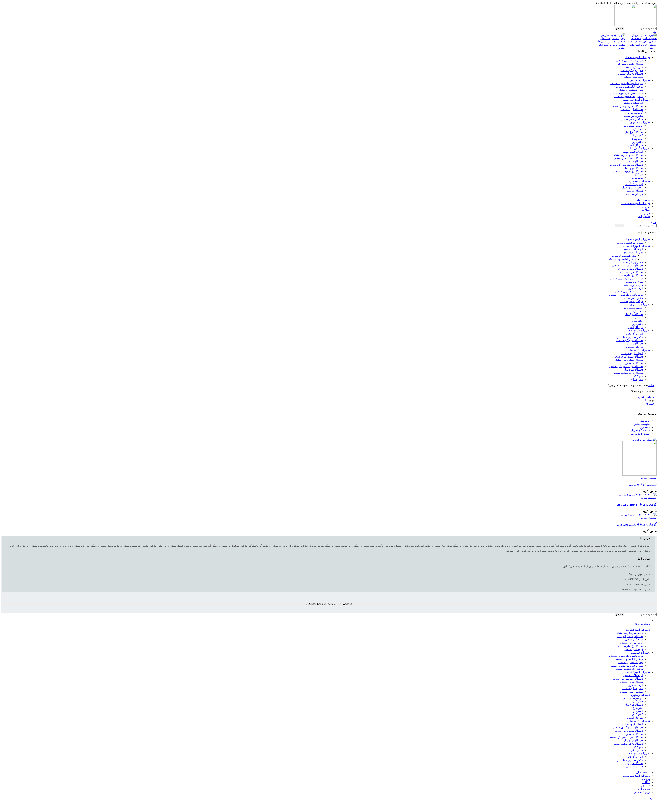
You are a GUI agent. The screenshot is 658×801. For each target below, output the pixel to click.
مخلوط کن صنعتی (632, 115)
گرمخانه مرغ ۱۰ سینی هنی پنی (636, 504)
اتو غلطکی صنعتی (633, 102)
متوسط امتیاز (642, 423)
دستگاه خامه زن (633, 161)
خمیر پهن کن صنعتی (631, 70)
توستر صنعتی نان (633, 125)
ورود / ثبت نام (642, 792)
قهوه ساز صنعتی (633, 76)
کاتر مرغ (638, 135)
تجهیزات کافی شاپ (639, 350)
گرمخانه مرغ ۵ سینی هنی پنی (637, 524)
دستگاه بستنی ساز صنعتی (628, 158)
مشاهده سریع (649, 477)
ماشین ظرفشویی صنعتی (628, 96)
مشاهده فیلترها (645, 397)
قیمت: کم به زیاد (640, 430)
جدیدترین (645, 427)
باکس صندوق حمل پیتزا (630, 187)
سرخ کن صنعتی (634, 67)
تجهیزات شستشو (633, 252)
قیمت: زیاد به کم (640, 433)
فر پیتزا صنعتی (634, 194)
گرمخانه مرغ (635, 112)
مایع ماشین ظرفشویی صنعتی (626, 83)
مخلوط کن (637, 177)
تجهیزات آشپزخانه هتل (637, 239)
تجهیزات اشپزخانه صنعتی (635, 245)
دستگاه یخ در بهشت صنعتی (627, 171)
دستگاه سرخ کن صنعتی (629, 340)
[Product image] (639, 474)
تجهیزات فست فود (639, 330)
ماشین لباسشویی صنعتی (629, 86)
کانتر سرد (637, 138)
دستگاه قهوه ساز (633, 168)
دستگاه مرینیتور (634, 190)
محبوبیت (645, 420)
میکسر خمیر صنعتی (631, 119)
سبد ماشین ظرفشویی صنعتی (626, 93)
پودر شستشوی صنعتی (630, 89)
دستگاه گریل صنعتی (631, 109)
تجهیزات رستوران (640, 304)
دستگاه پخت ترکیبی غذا (630, 63)
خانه (651, 385)
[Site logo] (646, 24)
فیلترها (650, 403)
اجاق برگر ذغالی (634, 184)
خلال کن (638, 128)
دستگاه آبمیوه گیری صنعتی (628, 154)
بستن (654, 222)
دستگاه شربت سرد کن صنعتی (626, 164)
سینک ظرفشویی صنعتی (629, 60)
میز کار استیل (635, 145)
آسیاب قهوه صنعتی (632, 151)
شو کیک (638, 174)
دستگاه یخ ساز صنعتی (630, 73)
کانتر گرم (637, 141)
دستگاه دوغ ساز (634, 132)
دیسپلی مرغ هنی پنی (643, 484)
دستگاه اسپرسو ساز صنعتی (627, 106)
